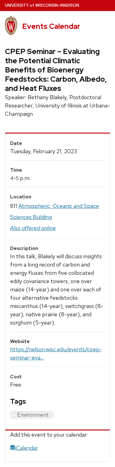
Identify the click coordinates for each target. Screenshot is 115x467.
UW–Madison (42, 5)
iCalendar (26, 447)
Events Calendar (51, 26)
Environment (33, 414)
